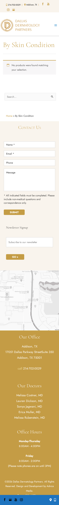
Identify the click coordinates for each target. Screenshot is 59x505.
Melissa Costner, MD (29, 395)
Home (9, 116)
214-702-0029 (32, 368)
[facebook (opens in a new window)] (43, 4)
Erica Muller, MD (29, 412)
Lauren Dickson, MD (29, 401)
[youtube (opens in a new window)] (48, 4)
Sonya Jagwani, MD (29, 406)
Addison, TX (29, 346)
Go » (15, 257)
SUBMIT (14, 212)
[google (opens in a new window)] (13, 10)
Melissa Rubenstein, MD (29, 417)
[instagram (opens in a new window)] (8, 10)
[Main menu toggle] (55, 25)
